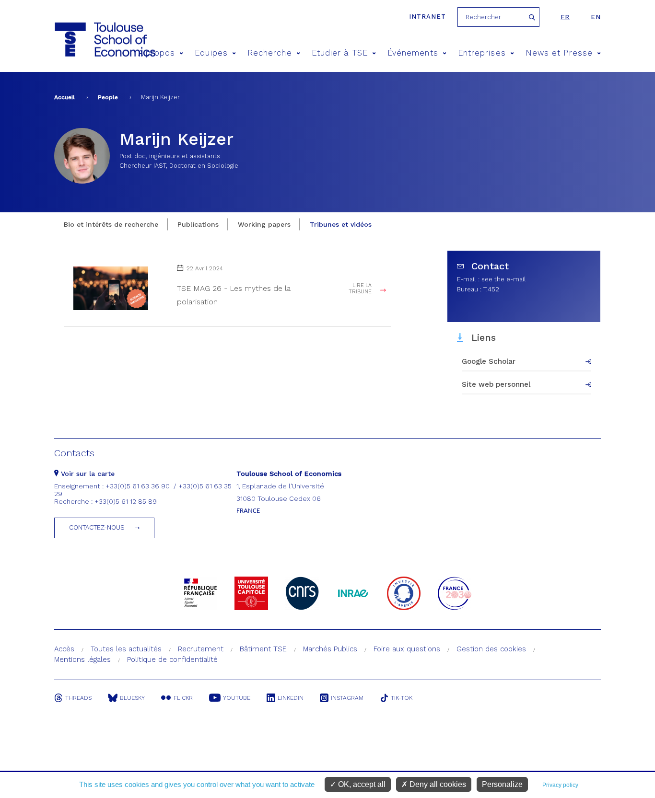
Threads (78, 697)
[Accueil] (87, 40)
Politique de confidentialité (172, 659)
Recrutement (200, 649)
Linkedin (291, 697)
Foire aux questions (407, 649)
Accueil (64, 97)
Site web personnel (496, 384)
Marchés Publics (330, 649)
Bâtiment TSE (263, 649)
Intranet (427, 16)
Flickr (183, 697)
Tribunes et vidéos (341, 224)
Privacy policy (560, 785)
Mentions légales (82, 659)
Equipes (211, 53)
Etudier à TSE (340, 53)
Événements (412, 53)
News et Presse (559, 53)
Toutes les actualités (126, 649)
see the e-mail (503, 279)
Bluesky (132, 697)
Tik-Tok (401, 697)
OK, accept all (361, 784)
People (108, 97)
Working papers (264, 224)
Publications (198, 224)
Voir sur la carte (86, 473)
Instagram (347, 697)
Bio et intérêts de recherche (111, 224)
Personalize (502, 784)
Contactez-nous (97, 527)
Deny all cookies (437, 784)
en (596, 17)
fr (565, 17)
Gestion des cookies (491, 649)
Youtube (236, 697)
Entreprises (482, 53)
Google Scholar (488, 361)
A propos (156, 53)
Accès (64, 649)
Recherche (269, 53)
